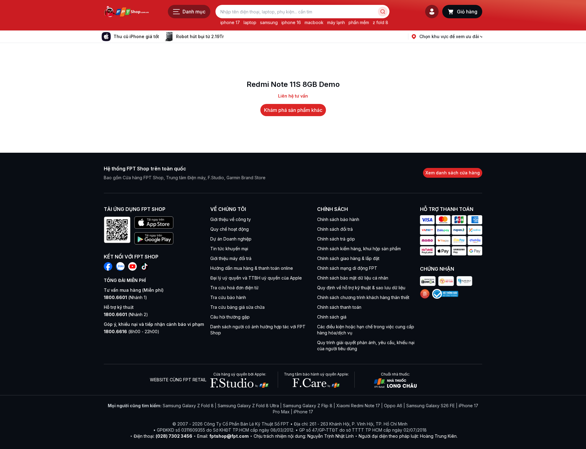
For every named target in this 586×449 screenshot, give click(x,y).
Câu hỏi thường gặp (230, 316)
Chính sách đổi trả (335, 229)
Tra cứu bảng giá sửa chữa (237, 307)
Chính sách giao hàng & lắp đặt (348, 258)
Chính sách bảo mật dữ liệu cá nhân (352, 277)
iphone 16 (291, 22)
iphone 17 (230, 22)
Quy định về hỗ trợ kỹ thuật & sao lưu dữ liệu (361, 287)
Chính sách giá (331, 316)
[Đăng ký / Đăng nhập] (432, 11)
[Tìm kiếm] (383, 11)
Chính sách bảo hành (338, 219)
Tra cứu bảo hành (228, 297)
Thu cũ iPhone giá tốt (136, 36)
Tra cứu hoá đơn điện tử (234, 287)
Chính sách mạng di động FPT (347, 268)
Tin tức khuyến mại (229, 248)
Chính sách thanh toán (339, 307)
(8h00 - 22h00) (131, 331)
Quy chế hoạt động (229, 229)
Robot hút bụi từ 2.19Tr (200, 36)
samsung (269, 22)
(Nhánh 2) (126, 314)
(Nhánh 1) (125, 297)
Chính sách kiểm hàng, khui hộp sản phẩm (359, 248)
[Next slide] (228, 36)
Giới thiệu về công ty (230, 219)
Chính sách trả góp (336, 238)
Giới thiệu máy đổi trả (230, 258)
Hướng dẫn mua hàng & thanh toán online (251, 268)
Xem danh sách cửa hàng (452, 172)
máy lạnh (336, 22)
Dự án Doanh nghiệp (230, 238)
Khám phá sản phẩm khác (293, 110)
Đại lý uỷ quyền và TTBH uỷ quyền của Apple (256, 277)
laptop (250, 22)
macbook (314, 22)
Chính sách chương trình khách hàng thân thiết (363, 297)
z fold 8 (380, 22)
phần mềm (359, 22)
